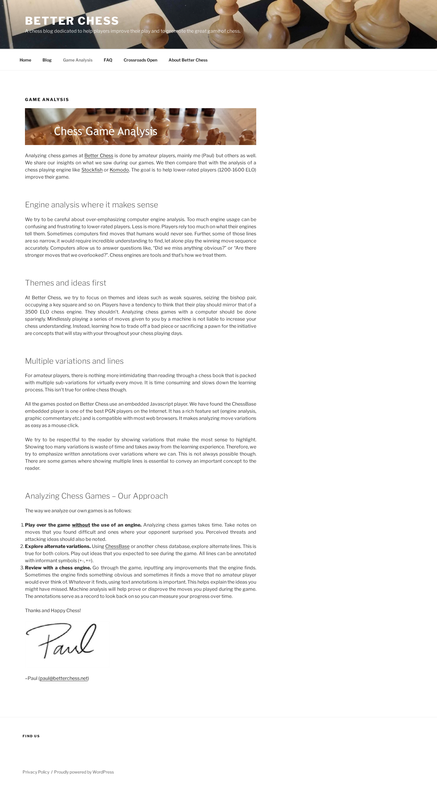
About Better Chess (188, 59)
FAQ (108, 59)
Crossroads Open (140, 59)
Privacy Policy (36, 771)
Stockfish (92, 170)
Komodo (119, 170)
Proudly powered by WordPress (84, 771)
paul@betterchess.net (64, 678)
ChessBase (117, 546)
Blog (47, 59)
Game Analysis (77, 59)
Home (25, 59)
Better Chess (72, 20)
